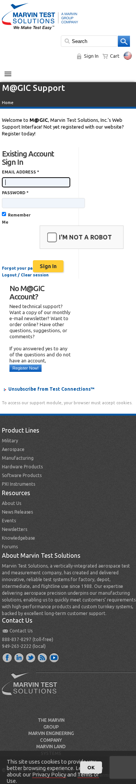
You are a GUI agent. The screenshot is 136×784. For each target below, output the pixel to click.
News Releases (17, 511)
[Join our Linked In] (19, 657)
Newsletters (14, 529)
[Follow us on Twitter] (31, 657)
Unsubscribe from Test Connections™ (51, 389)
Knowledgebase (18, 537)
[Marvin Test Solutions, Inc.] (40, 30)
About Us (11, 503)
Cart (114, 55)
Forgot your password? (25, 268)
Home (8, 102)
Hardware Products (22, 466)
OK (91, 767)
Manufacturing (18, 458)
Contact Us (20, 630)
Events (9, 520)
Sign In (91, 55)
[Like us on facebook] (7, 657)
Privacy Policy (49, 774)
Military (10, 440)
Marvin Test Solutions (32, 689)
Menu (12, 71)
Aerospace (13, 449)
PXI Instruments (18, 484)
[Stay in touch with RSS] (42, 657)
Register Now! (25, 368)
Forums (10, 546)
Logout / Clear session (25, 275)
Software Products (22, 475)
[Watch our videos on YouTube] (54, 657)
